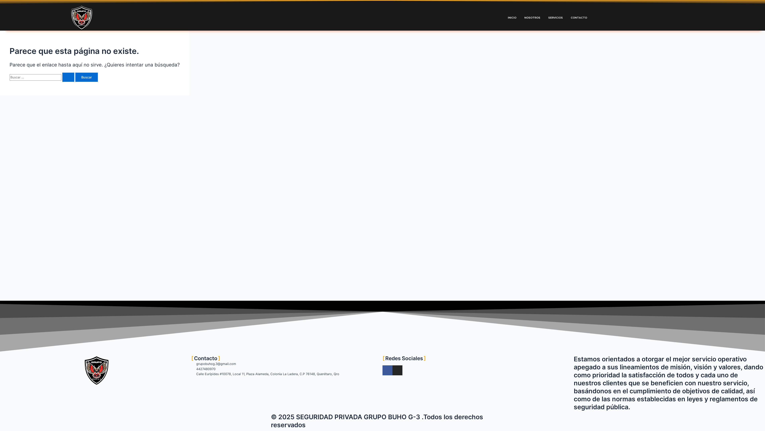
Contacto (579, 17)
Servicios (555, 17)
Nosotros (532, 17)
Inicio (512, 17)
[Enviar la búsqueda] (68, 77)
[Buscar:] (42, 77)
